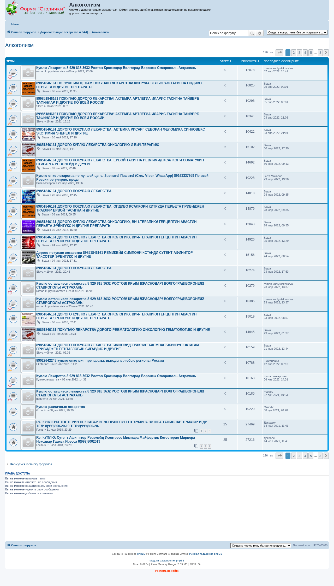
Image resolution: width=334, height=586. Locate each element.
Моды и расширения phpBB (167, 560)
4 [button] (305, 52)
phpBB (141, 553)
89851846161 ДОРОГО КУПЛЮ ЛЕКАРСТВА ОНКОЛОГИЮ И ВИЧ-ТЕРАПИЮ (97, 145)
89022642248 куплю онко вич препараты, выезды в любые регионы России (100, 360)
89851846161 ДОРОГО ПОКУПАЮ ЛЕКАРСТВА (73, 191)
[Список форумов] (37, 9)
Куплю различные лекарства (60, 407)
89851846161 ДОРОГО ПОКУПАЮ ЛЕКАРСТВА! (74, 268)
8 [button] (320, 52)
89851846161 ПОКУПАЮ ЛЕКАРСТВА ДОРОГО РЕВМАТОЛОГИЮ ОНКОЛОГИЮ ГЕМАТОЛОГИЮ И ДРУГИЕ (123, 330)
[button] (279, 52)
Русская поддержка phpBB (205, 553)
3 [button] (299, 52)
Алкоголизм (19, 45)
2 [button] (294, 52)
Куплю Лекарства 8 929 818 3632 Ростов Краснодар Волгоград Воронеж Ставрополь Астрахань (116, 68)
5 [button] (311, 52)
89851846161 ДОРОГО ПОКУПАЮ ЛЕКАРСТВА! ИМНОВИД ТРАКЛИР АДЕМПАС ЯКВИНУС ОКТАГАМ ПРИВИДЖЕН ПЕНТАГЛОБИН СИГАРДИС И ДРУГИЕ (117, 347)
